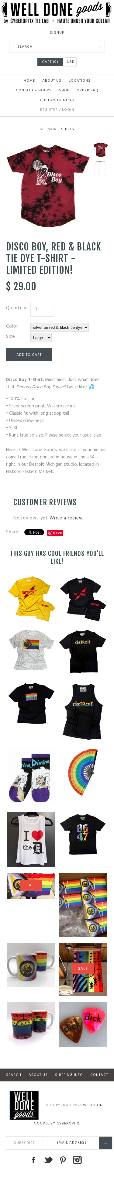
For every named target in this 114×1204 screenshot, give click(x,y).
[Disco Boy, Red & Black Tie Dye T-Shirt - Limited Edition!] (100, 167)
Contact (99, 1075)
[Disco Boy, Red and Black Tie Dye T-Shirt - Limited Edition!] (48, 145)
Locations (80, 81)
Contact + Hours (34, 90)
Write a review (66, 518)
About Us (51, 81)
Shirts (67, 129)
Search (13, 1075)
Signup (57, 33)
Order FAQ (87, 90)
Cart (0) (50, 62)
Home (29, 81)
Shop (64, 90)
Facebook (33, 1160)
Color (12, 326)
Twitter (48, 1160)
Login (68, 110)
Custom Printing (57, 100)
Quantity (16, 308)
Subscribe (24, 1143)
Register (49, 110)
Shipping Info (69, 1075)
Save (57, 532)
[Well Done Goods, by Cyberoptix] (57, 5)
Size (10, 336)
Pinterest (62, 1160)
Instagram (77, 1160)
